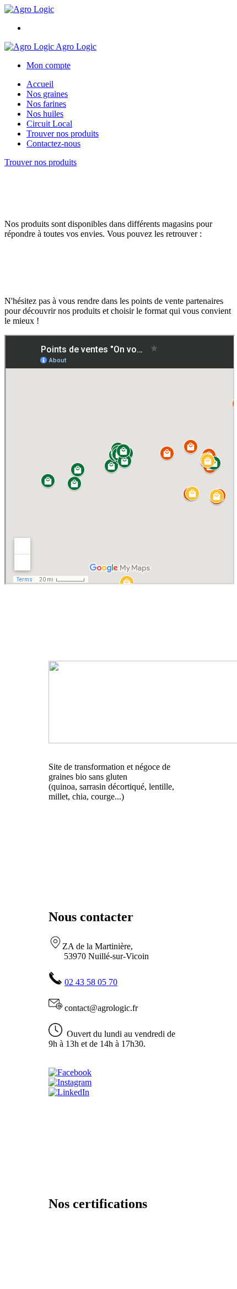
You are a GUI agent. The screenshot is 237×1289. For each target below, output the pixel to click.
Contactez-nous (53, 143)
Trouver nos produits (62, 133)
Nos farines (46, 103)
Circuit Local (49, 123)
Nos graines (47, 94)
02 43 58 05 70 (90, 982)
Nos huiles (44, 113)
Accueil (39, 84)
